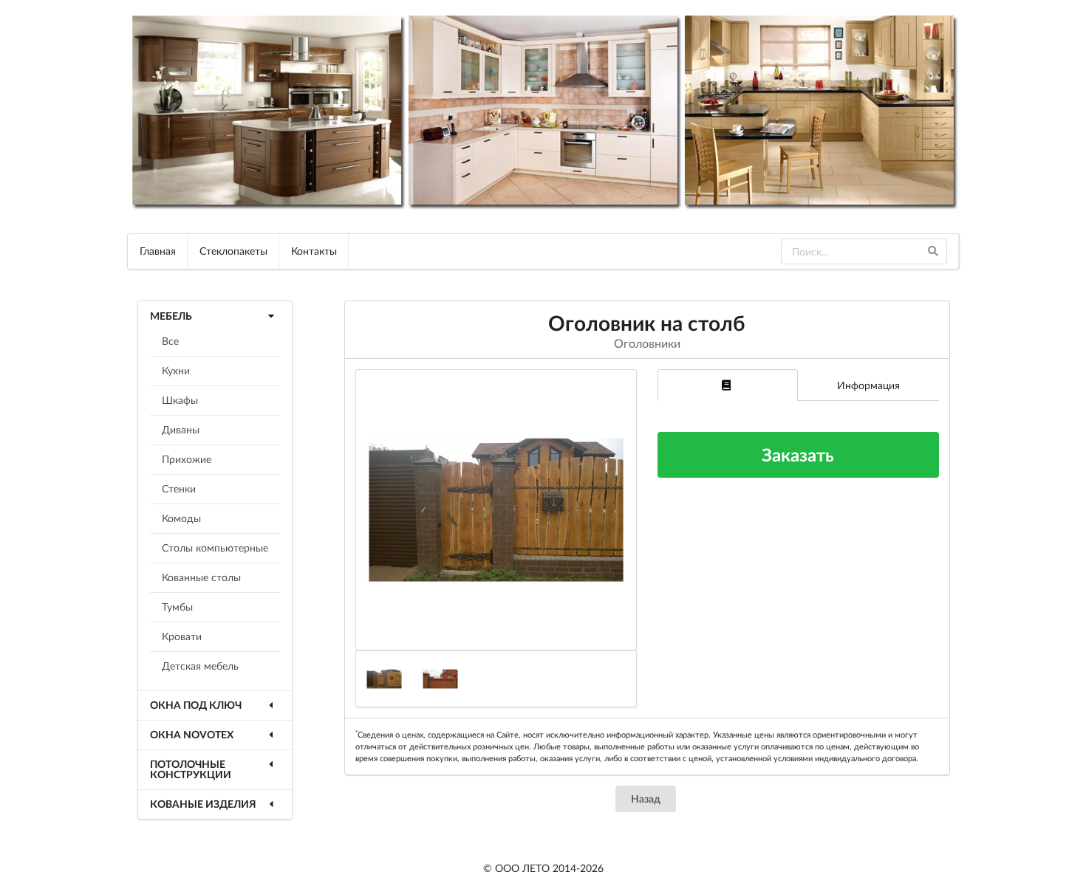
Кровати (182, 636)
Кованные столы (201, 577)
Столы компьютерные (215, 547)
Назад (645, 798)
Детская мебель (200, 665)
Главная (158, 250)
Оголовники (647, 343)
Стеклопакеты (233, 250)
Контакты (314, 250)
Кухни (176, 370)
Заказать (798, 454)
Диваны (180, 429)
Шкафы (180, 400)
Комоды (181, 518)
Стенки (179, 488)
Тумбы (177, 606)
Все (170, 340)
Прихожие (186, 459)
